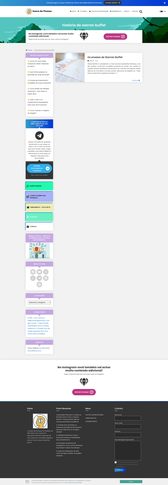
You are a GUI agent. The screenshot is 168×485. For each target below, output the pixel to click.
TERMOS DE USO (90, 418)
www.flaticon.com (34, 351)
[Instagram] (45, 271)
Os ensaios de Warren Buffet (105, 57)
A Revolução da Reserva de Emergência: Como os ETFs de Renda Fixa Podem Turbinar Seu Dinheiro (69, 445)
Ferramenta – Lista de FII (40, 207)
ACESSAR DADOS (91, 421)
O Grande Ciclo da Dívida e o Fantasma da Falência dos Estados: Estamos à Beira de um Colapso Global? (69, 428)
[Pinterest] (39, 284)
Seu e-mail (118, 423)
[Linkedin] (45, 278)
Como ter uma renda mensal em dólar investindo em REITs (38, 63)
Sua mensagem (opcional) (124, 440)
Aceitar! (131, 481)
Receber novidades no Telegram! (37, 168)
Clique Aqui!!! (111, 3)
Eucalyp (42, 348)
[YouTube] (39, 271)
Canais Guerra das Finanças (38, 196)
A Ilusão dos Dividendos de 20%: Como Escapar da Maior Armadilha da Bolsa (68, 453)
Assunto (117, 431)
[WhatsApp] (33, 278)
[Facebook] (33, 271)
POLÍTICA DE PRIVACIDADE (94, 415)
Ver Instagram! (113, 36)
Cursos (33, 226)
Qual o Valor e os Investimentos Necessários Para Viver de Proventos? (38, 102)
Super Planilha (36, 186)
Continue (135, 80)
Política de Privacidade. (75, 482)
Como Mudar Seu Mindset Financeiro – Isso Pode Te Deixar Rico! (38, 91)
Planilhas (33, 217)
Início (30, 50)
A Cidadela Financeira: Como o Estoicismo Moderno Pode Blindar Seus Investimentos (68, 437)
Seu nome (118, 415)
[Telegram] (39, 278)
